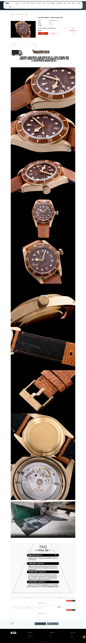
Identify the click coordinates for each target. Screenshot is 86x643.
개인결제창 (78, 3)
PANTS (28, 3)
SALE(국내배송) (59, 3)
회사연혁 (72, 635)
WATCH (39, 3)
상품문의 (59, 597)
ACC (48, 3)
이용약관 (28, 634)
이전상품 (15, 43)
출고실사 (69, 3)
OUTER (24, 3)
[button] (12, 7)
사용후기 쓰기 (69, 600)
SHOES (32, 3)
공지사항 (51, 634)
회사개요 (72, 634)
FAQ (36, 623)
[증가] (67, 28)
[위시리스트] (73, 33)
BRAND (17, 3)
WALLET (44, 3)
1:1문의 (64, 3)
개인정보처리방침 (30, 635)
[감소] (64, 28)
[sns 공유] (36, 46)
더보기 (73, 600)
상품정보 (26, 597)
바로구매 (43, 33)
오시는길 (72, 637)
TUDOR (26, 14)
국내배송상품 (52, 3)
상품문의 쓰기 (69, 609)
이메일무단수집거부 (30, 637)
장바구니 (53, 33)
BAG (36, 3)
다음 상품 (32, 43)
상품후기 (73, 3)
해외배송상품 (17, 14)
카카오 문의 (49, 623)
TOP (20, 3)
